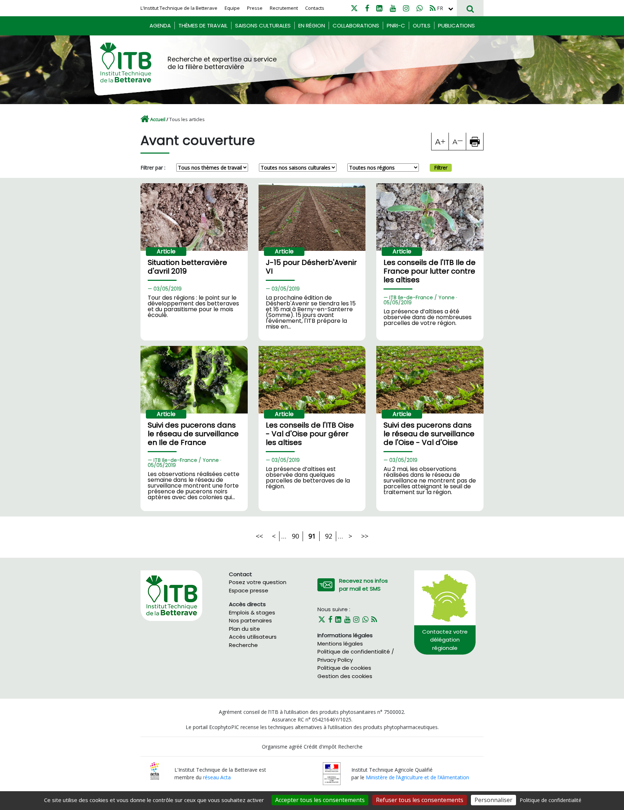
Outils (421, 25)
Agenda (160, 25)
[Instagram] (406, 8)
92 (328, 536)
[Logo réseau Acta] (155, 770)
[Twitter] (354, 8)
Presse (255, 8)
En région (311, 25)
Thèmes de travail (203, 25)
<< (259, 536)
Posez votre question (257, 582)
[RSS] (433, 8)
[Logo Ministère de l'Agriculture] (332, 773)
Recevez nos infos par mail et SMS (363, 585)
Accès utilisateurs (253, 636)
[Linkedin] (379, 8)
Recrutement (284, 8)
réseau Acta (217, 777)
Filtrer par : (152, 167)
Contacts (314, 8)
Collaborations (356, 25)
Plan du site (244, 629)
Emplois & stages (252, 612)
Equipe (232, 8)
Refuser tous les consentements (419, 800)
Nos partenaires (250, 620)
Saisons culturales (263, 25)
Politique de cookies (344, 668)
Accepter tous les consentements (320, 800)
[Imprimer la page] (475, 141)
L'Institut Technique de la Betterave (178, 8)
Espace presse (248, 590)
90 (295, 536)
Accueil (157, 119)
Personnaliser (493, 800)
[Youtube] (393, 8)
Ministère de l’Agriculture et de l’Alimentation (417, 777)
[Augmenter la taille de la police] (440, 141)
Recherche (243, 645)
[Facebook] (367, 8)
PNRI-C (396, 25)
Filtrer (440, 167)
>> (364, 536)
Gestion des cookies (344, 676)
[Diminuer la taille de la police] (457, 141)
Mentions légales (340, 643)
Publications (456, 25)
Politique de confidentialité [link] (550, 800)
